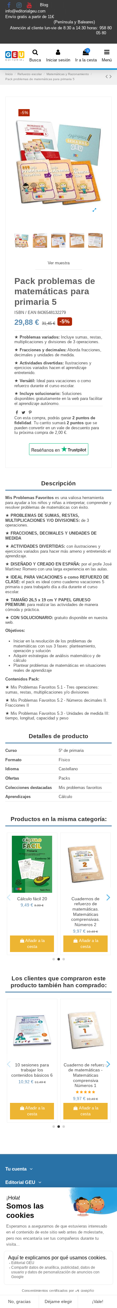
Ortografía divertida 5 (32, 1064)
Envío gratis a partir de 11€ (29, 16)
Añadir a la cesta (35, 943)
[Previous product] (107, 76)
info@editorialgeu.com (26, 11)
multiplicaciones (28, 341)
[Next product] (111, 76)
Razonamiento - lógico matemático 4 (85, 901)
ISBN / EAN (25, 312)
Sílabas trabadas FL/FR (85, 1067)
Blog (44, 5)
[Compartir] (17, 412)
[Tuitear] (23, 412)
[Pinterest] (30, 412)
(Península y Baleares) (75, 22)
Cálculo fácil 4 (32, 898)
